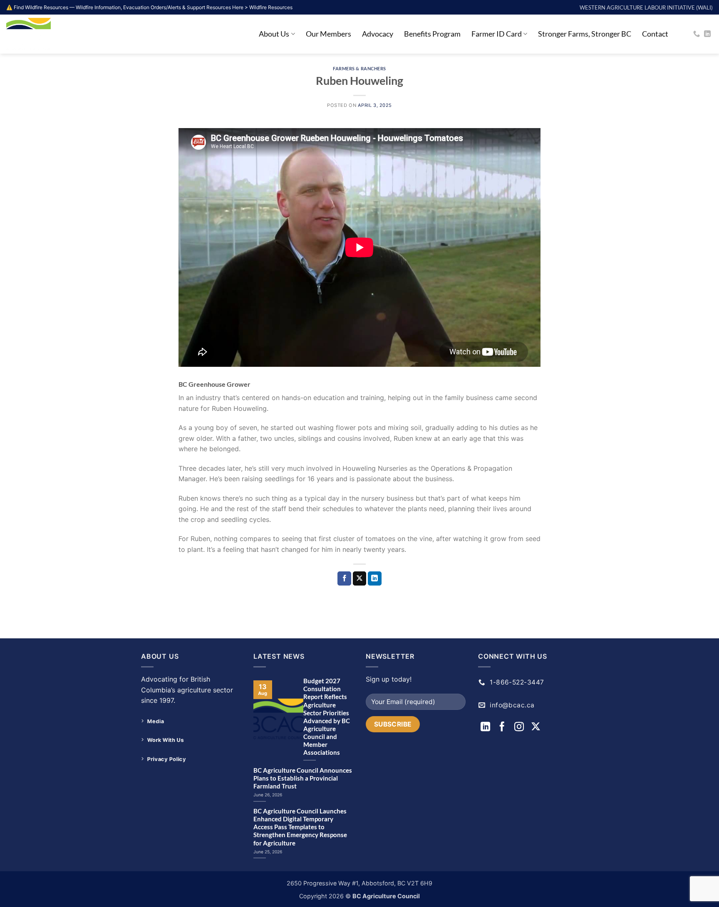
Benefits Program (432, 34)
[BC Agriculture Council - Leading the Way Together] (47, 34)
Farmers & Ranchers (359, 68)
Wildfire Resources (271, 7)
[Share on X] (360, 578)
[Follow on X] (535, 727)
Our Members (328, 34)
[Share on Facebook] (344, 578)
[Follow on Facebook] (503, 727)
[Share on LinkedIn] (375, 578)
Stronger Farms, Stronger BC (584, 34)
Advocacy (377, 34)
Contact (655, 34)
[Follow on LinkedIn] (707, 34)
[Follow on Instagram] (520, 727)
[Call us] (696, 34)
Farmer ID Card (496, 34)
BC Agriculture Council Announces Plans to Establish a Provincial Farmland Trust (302, 778)
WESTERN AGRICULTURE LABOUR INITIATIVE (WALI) (646, 7)
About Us (274, 34)
